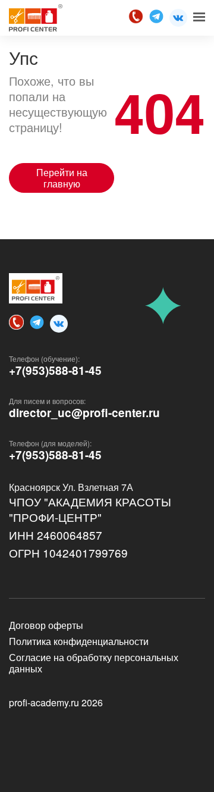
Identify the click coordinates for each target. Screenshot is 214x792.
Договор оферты (46, 625)
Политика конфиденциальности (79, 641)
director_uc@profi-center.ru (84, 413)
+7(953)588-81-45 (55, 370)
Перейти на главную (61, 177)
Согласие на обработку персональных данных (93, 663)
